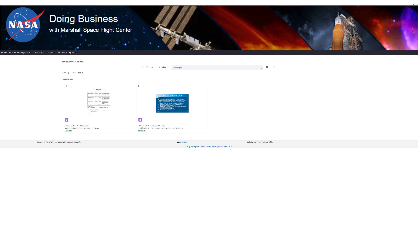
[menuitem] (4, 52)
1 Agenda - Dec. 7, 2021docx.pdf (76, 126)
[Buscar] (260, 67)
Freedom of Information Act (206, 147)
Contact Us (183, 142)
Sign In (415, 4)
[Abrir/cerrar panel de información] (274, 67)
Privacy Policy (190, 147)
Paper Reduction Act (225, 147)
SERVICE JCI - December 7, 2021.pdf (151, 126)
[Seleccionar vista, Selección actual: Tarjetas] (268, 67)
